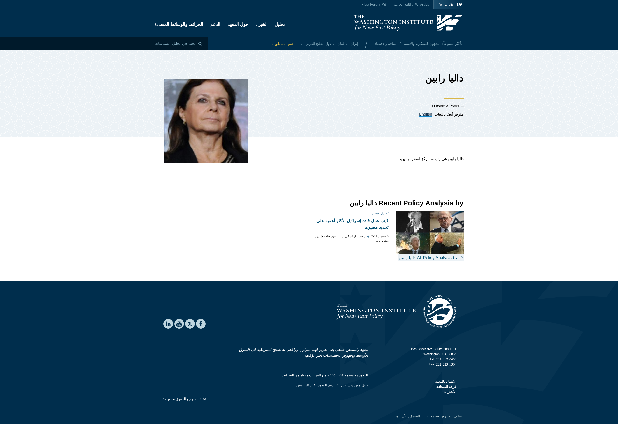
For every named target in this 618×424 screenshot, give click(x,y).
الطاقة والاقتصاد (386, 44)
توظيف (458, 416)
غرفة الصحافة (446, 387)
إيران (354, 44)
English (425, 114)
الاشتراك (450, 392)
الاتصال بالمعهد (445, 381)
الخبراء (261, 24)
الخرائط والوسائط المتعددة (178, 24)
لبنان (340, 44)
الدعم (215, 24)
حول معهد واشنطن (354, 385)
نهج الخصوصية (436, 416)
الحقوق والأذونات (408, 416)
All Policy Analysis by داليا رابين (428, 257)
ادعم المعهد (325, 385)
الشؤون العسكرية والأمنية (421, 44)
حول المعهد (238, 24)
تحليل (280, 24)
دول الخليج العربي (318, 44)
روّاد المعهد (303, 385)
